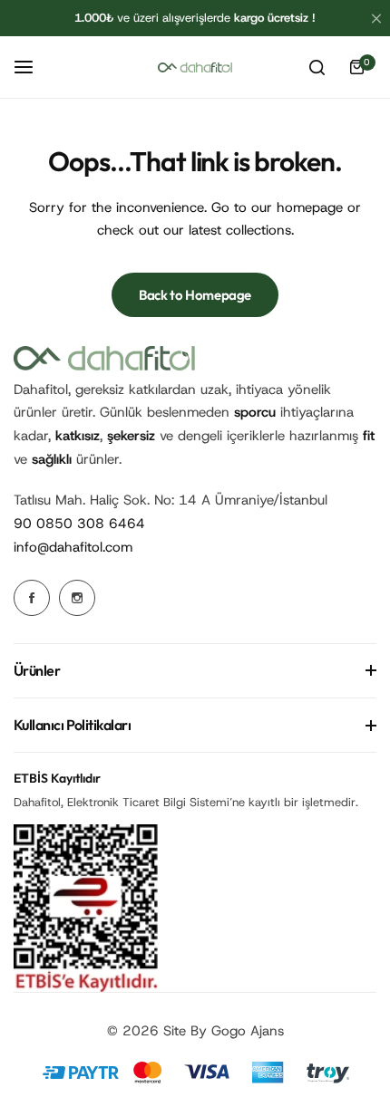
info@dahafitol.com (73, 547)
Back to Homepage (195, 294)
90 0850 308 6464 (79, 524)
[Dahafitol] (195, 67)
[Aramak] (316, 67)
